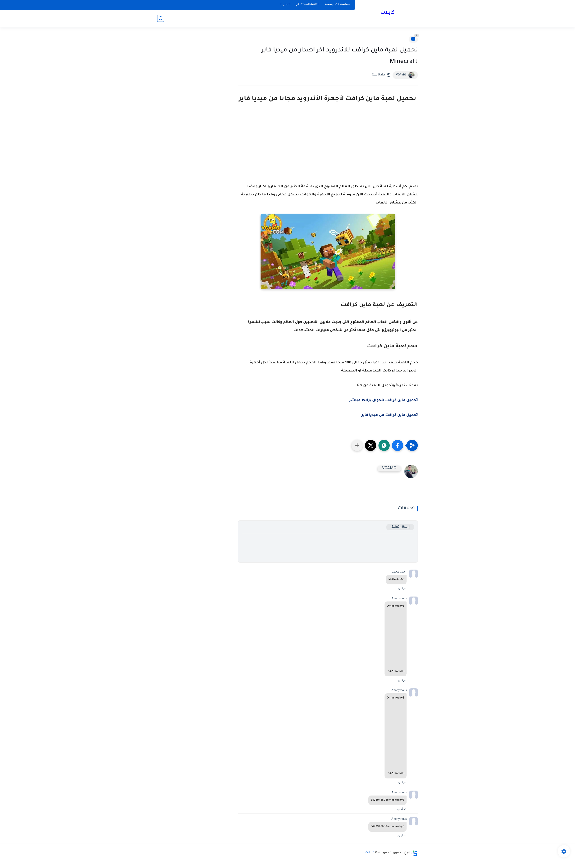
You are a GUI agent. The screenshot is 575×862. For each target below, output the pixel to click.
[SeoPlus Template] (415, 853)
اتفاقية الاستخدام (307, 5)
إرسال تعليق (400, 527)
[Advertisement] (328, 148)
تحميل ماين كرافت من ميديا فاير (390, 415)
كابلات (387, 13)
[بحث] (160, 18)
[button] (397, 445)
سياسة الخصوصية (337, 5)
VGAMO (401, 75)
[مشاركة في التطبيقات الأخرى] (357, 445)
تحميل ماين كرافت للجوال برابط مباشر (383, 400)
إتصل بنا (285, 5)
